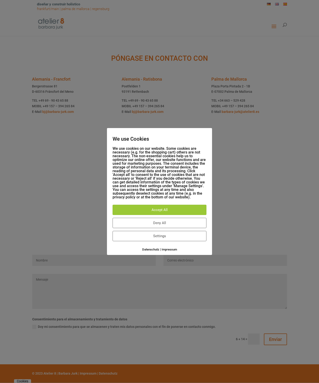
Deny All (159, 223)
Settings (159, 236)
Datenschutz (150, 249)
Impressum (169, 249)
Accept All (160, 210)
